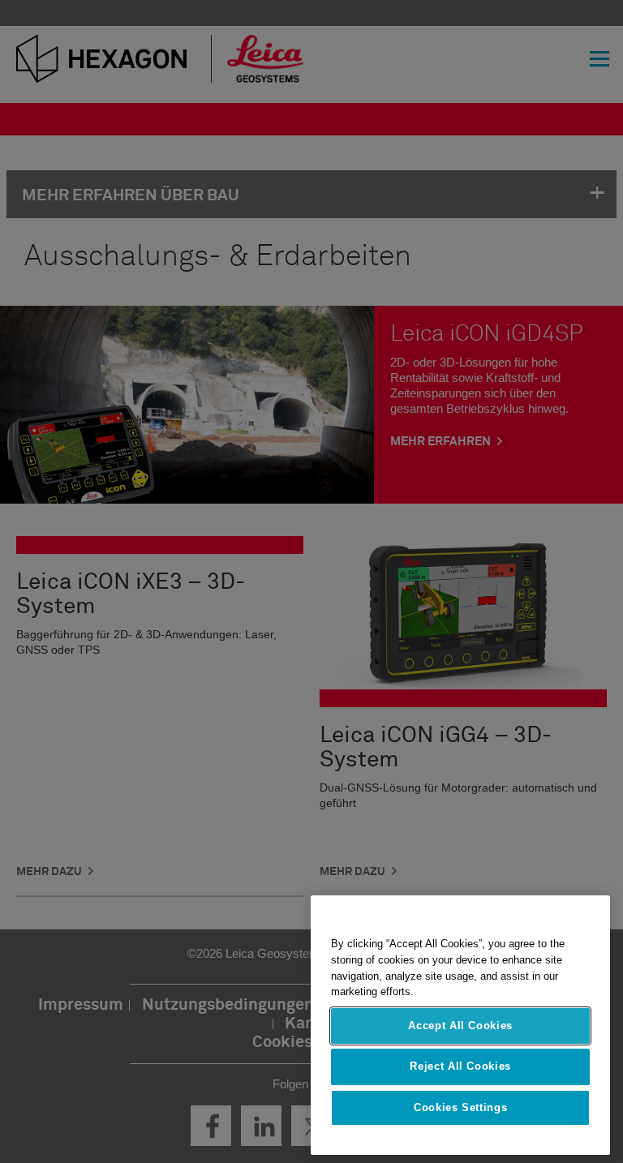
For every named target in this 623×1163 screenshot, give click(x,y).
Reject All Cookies (460, 1066)
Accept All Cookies (460, 1025)
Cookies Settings (461, 1107)
